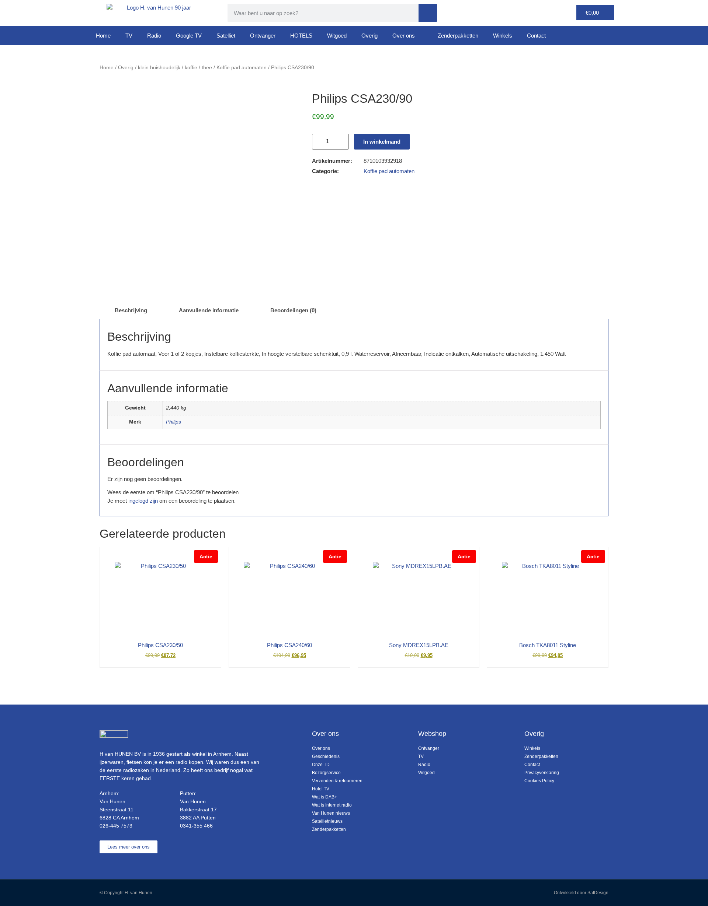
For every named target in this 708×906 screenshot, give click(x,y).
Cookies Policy (539, 780)
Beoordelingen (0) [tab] (293, 310)
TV (128, 35)
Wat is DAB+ (324, 797)
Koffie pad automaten (241, 67)
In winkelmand (381, 141)
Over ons (403, 35)
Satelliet (225, 35)
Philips (173, 422)
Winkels (502, 35)
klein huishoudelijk (159, 67)
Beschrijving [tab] (131, 310)
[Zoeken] (428, 13)
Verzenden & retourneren (337, 780)
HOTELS (301, 35)
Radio (154, 35)
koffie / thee (198, 67)
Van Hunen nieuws (331, 813)
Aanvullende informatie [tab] (209, 310)
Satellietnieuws (327, 821)
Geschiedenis (326, 756)
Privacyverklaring (541, 772)
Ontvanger (262, 35)
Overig (369, 35)
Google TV (189, 35)
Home (103, 35)
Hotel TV (320, 788)
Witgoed (337, 35)
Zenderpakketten (458, 35)
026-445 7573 (116, 826)
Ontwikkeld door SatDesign (581, 892)
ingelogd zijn (143, 501)
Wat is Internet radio (332, 805)
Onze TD (321, 764)
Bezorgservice (326, 772)
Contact (536, 35)
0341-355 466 (196, 826)
